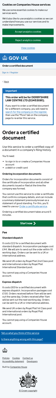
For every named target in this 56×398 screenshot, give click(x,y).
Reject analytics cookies (28, 40)
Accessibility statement (13, 361)
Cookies (16, 358)
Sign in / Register (10, 72)
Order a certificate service (33, 206)
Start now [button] (26, 223)
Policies (5, 358)
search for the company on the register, (26, 111)
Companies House (18, 366)
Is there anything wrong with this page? (22, 339)
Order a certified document (17, 65)
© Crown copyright (28, 390)
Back (6, 81)
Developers (32, 361)
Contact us (28, 358)
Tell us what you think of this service (20, 333)
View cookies (28, 47)
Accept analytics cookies (28, 31)
